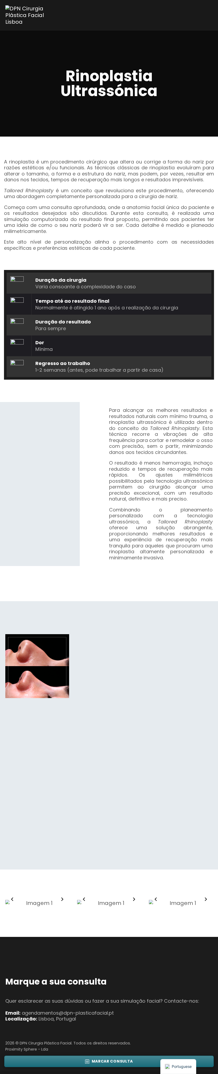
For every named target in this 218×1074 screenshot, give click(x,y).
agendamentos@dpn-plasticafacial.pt (68, 1013)
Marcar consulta (112, 1061)
